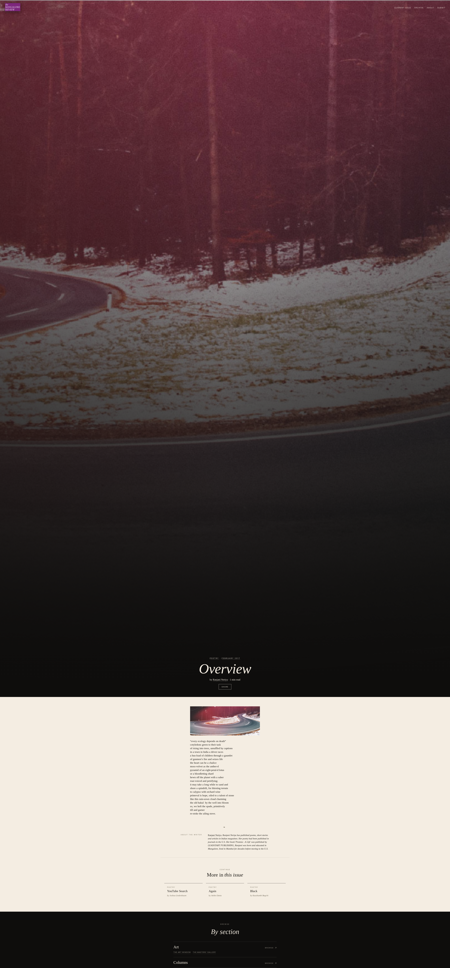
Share (225, 687)
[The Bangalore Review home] (13, 8)
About (430, 8)
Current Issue (403, 8)
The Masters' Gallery (204, 952)
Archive (419, 8)
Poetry (214, 658)
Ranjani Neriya (220, 679)
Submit (441, 8)
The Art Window (182, 952)
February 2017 (231, 658)
